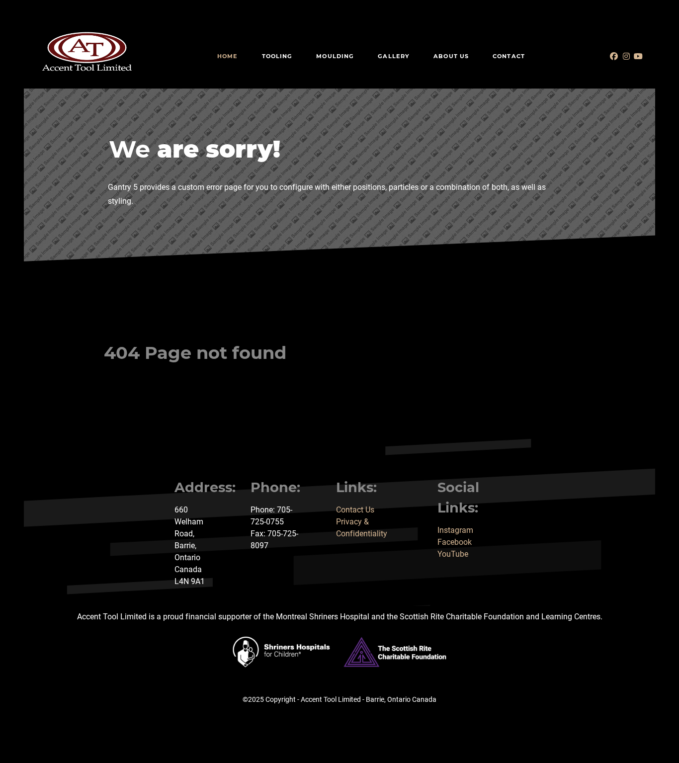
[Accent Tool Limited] (87, 52)
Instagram (455, 530)
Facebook (454, 542)
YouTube (452, 554)
